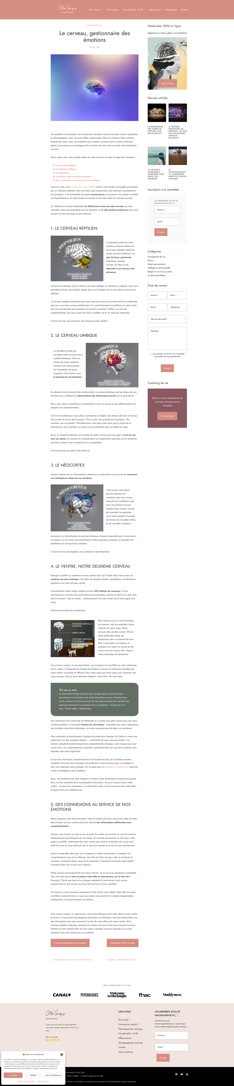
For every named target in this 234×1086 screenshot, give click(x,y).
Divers (150, 260)
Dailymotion (85, 708)
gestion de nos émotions (96, 705)
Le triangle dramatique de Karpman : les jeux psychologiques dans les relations (178, 132)
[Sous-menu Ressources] (160, 9)
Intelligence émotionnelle (159, 267)
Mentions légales (43, 1081)
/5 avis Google (52, 1037)
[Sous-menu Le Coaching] (119, 9)
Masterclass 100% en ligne (122, 943)
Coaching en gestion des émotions (70, 943)
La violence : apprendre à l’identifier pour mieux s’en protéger (156, 174)
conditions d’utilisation (85, 1082)
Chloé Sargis (67, 8)
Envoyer (160, 232)
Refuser (33, 1075)
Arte (61, 708)
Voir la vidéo (167, 83)
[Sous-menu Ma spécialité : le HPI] (144, 9)
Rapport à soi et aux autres (160, 271)
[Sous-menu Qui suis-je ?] (101, 9)
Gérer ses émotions (94, 25)
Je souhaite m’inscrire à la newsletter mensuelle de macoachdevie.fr (168, 355)
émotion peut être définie (82, 186)
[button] (61, 1054)
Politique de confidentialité (26, 1081)
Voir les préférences (53, 1075)
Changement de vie (156, 256)
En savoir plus (167, 416)
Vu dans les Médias (156, 275)
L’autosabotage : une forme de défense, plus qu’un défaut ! (156, 130)
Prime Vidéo (71, 708)
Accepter (13, 1075)
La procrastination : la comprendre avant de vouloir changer (178, 174)
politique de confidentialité (108, 1082)
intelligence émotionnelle (116, 766)
